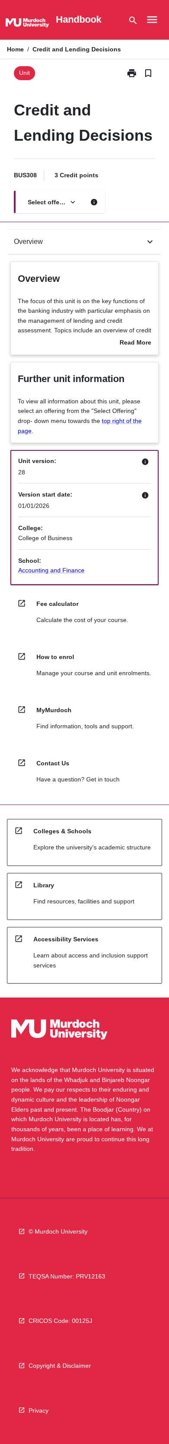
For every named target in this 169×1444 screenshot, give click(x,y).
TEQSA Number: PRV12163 (67, 1276)
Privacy (39, 1410)
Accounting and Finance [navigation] (51, 570)
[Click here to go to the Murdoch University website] (27, 24)
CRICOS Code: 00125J (60, 1320)
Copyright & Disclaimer (60, 1365)
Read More (135, 343)
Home (15, 49)
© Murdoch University (58, 1231)
